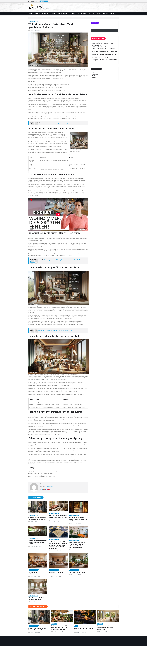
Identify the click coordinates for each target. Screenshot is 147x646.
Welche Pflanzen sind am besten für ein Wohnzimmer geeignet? (43, 471)
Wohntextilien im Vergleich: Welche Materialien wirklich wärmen (58, 517)
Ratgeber (72, 13)
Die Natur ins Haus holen (77, 572)
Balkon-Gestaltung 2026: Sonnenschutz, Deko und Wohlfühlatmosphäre (59, 627)
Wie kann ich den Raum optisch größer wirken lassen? (41, 473)
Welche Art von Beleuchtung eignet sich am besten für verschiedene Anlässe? (46, 475)
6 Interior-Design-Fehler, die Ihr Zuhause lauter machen (37, 518)
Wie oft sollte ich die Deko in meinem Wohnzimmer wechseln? (42, 476)
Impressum (36, 644)
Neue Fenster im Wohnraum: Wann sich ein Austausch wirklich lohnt (106, 627)
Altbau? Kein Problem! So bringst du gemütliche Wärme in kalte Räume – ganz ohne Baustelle (77, 545)
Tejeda (31, 546)
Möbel (93, 13)
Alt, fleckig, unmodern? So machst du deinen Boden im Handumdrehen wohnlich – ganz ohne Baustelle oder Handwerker (58, 545)
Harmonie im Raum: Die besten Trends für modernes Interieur (78, 519)
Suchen (94, 23)
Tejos (38, 6)
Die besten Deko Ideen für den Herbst (59, 13)
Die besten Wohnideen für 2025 (57, 573)
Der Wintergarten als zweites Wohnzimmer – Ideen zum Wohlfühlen (37, 542)
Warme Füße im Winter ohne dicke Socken (101, 57)
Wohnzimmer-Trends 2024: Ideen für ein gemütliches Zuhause (46, 17)
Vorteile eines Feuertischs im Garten (100, 46)
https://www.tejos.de (48, 486)
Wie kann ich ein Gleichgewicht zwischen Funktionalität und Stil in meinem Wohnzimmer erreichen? (50, 478)
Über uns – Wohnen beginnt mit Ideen (106, 13)
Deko (78, 13)
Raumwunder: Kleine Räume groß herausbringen (55, 123)
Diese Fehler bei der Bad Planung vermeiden (36, 598)
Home (30, 17)
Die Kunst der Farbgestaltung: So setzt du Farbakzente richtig (54, 330)
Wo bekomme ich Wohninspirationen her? (36, 573)
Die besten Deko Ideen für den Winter (38, 13)
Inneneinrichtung (85, 13)
